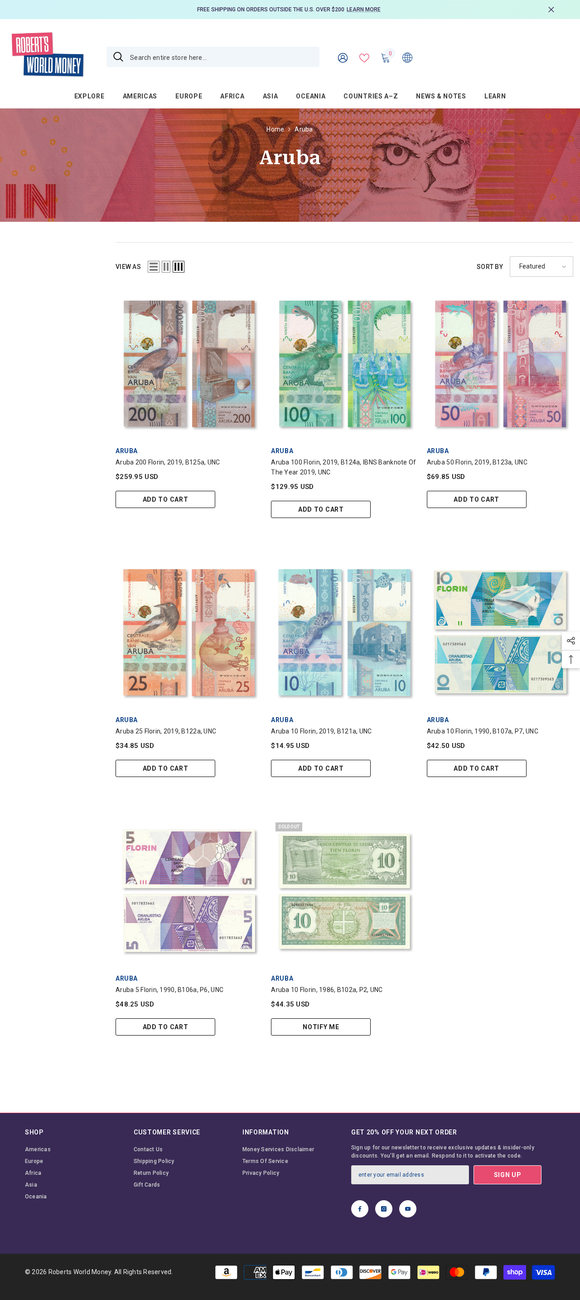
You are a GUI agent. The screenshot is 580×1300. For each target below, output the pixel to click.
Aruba (304, 129)
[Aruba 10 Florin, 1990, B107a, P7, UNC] (500, 632)
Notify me (321, 1027)
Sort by (490, 266)
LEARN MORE (364, 9)
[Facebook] (359, 1208)
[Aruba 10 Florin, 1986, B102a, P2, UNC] (344, 891)
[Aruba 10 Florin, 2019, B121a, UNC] (344, 632)
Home (275, 129)
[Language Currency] (407, 57)
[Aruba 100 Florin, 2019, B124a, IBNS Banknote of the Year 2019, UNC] (344, 363)
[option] (290, 9)
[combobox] (221, 57)
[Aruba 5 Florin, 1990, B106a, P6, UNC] (189, 891)
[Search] (212, 57)
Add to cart (165, 499)
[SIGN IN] (343, 57)
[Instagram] (383, 1208)
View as (128, 266)
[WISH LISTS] (364, 57)
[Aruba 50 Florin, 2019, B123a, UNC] (500, 363)
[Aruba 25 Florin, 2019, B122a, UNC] (189, 632)
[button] (154, 267)
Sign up (508, 1174)
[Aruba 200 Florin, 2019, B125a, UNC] (189, 363)
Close (551, 10)
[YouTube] (407, 1208)
